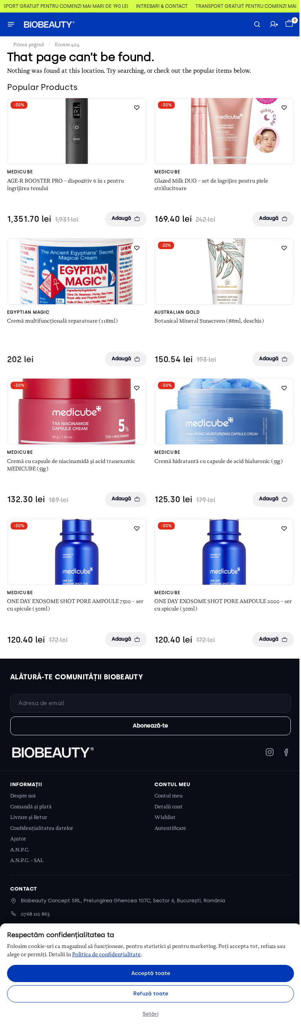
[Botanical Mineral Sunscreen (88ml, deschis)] (224, 271)
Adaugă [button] (121, 218)
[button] (290, 24)
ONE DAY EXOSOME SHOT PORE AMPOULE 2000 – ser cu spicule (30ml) (223, 605)
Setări (150, 1014)
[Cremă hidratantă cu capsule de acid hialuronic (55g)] (224, 411)
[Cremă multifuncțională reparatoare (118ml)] (77, 271)
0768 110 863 (35, 914)
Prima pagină (28, 44)
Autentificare (170, 828)
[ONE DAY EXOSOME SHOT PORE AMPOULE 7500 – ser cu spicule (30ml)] (77, 552)
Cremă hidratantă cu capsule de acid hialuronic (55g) (218, 461)
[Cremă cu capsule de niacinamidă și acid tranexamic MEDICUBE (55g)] (77, 411)
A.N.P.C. (19, 850)
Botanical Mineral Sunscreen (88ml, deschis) (209, 321)
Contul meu (168, 796)
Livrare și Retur (28, 817)
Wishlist (165, 817)
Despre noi (23, 796)
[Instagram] (269, 752)
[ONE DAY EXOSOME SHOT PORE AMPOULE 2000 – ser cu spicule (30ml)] (224, 552)
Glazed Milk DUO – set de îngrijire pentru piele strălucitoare (211, 184)
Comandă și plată (31, 807)
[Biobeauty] (52, 752)
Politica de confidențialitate (106, 954)
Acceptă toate (150, 973)
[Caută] (257, 24)
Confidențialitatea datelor (41, 828)
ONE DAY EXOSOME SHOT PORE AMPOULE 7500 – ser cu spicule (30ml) (75, 605)
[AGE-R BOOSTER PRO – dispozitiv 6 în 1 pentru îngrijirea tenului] (77, 131)
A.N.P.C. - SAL (27, 860)
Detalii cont (168, 807)
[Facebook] (286, 752)
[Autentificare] (273, 24)
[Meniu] (11, 24)
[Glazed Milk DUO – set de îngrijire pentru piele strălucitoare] (224, 131)
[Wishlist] (137, 107)
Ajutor (18, 839)
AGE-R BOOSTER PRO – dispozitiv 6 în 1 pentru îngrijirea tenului (65, 184)
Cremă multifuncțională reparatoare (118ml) (62, 321)
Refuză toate (150, 993)
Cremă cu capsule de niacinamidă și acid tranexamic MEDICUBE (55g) (71, 465)
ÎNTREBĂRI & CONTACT (152, 6)
